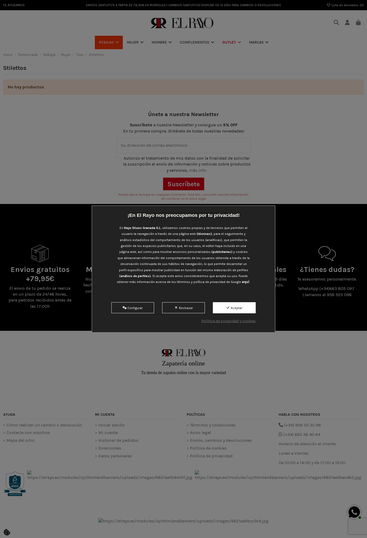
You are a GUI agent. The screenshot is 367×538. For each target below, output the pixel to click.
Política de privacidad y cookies (228, 321)
